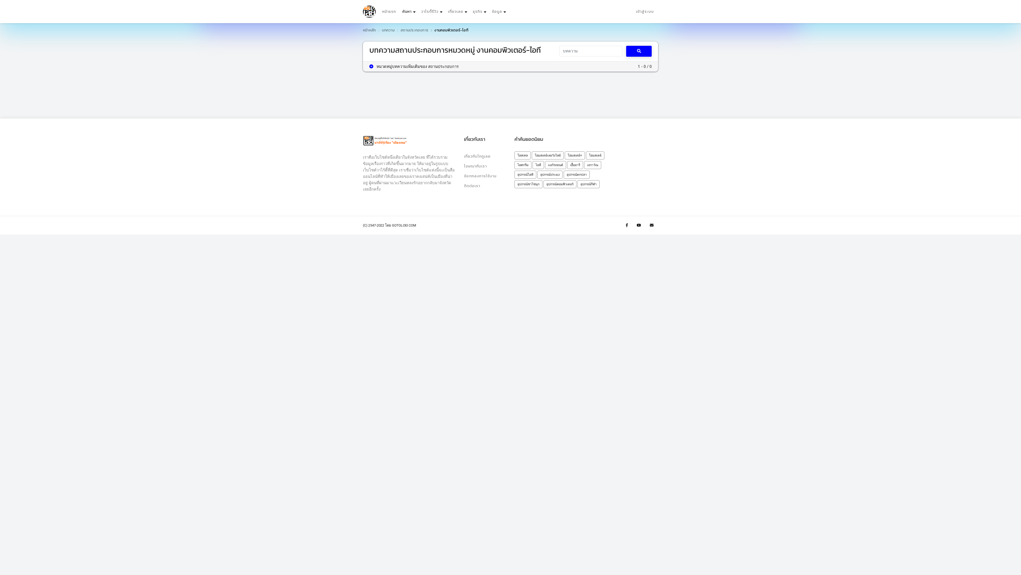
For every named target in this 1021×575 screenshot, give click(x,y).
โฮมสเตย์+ (575, 155)
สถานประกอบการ (414, 30)
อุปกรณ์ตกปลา (577, 174)
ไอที (538, 165)
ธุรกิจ (477, 11)
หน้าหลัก (369, 30)
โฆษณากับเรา (475, 166)
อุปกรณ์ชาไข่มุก (528, 184)
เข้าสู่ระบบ (645, 11)
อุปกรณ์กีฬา (588, 184)
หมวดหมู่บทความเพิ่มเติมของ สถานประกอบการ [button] (417, 66)
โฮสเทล (522, 155)
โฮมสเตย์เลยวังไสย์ (548, 155)
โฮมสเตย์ (595, 155)
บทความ (388, 30)
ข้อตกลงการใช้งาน (480, 176)
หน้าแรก (389, 11)
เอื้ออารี (575, 165)
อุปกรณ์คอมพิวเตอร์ (560, 184)
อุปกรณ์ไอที (525, 174)
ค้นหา (409, 11)
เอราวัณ (592, 165)
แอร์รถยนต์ (555, 165)
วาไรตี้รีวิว (429, 11)
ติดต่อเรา (472, 186)
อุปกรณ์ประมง (550, 174)
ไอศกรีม (523, 165)
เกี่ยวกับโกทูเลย (477, 156)
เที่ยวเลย (455, 11)
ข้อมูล (497, 11)
